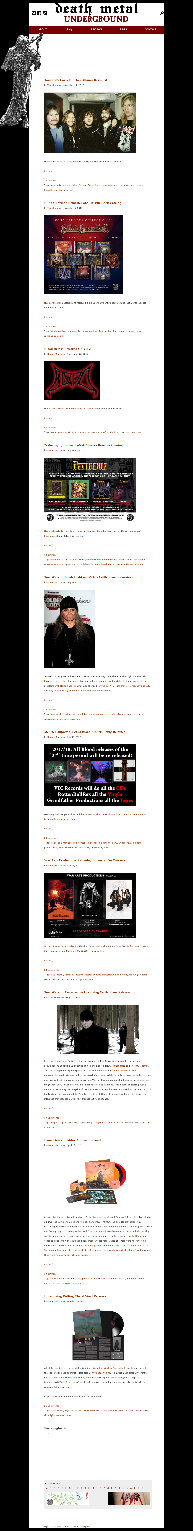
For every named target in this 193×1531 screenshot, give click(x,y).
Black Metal (56, 975)
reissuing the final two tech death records (95, 531)
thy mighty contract (54, 1415)
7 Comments (51, 709)
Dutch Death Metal (75, 560)
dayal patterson (72, 1411)
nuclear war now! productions (103, 432)
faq (69, 29)
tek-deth (120, 564)
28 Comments (51, 970)
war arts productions (82, 979)
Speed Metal (51, 190)
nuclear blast (96, 331)
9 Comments (51, 427)
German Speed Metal (90, 185)
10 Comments (51, 1118)
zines (123, 29)
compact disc (70, 185)
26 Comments (51, 1406)
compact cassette (67, 843)
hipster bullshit (93, 975)
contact (150, 29)
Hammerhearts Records (56, 531)
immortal (107, 975)
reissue (55, 979)
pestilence (139, 560)
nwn (123, 432)
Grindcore (73, 432)
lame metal (119, 1279)
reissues (140, 185)
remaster (59, 336)
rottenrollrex (82, 847)
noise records (127, 185)
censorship (75, 714)
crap (69, 1279)
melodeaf (132, 1279)
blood (53, 432)
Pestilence (49, 536)
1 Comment (50, 555)
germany (107, 185)
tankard (63, 190)
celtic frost (62, 714)
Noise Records (68, 686)
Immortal (100, 946)
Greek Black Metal (92, 1411)
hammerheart (93, 560)
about (42, 29)
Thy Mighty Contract (102, 1373)
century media (58, 1279)
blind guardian (58, 331)
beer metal (56, 185)
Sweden (76, 1283)
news (116, 185)
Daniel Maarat (55, 354)
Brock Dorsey (54, 997)
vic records (96, 847)
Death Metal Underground (79, 1527)
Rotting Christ (58, 1368)
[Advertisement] (99, 56)
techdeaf (84, 564)
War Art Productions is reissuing (61, 946)
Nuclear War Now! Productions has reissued (68, 409)
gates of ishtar (89, 1279)
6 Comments (51, 1274)
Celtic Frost (74, 1061)
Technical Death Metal (102, 564)
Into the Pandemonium (95, 1070)
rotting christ (142, 1411)
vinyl (71, 190)
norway (124, 975)
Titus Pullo (53, 85)
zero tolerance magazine (66, 719)
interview (87, 714)
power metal (135, 331)
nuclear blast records (116, 331)
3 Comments (51, 180)
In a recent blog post (55, 1061)
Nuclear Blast (51, 303)
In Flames (137, 1236)
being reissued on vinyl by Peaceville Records (109, 1368)
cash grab (61, 1122)
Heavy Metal (105, 1279)
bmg (52, 714)
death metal (56, 560)
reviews (96, 29)
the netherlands (134, 564)
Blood (95, 409)
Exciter (76, 1279)
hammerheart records (114, 560)
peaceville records (113, 1411)
